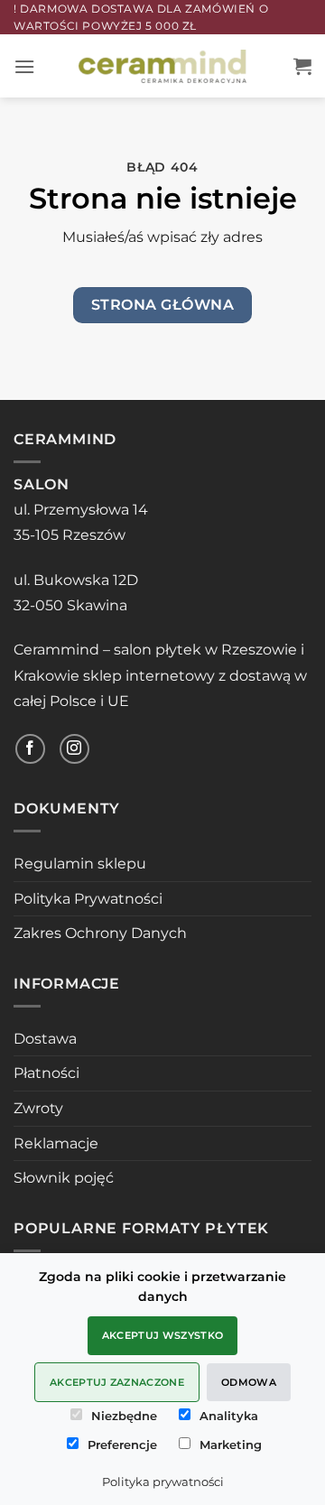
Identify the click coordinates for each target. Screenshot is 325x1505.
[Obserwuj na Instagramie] (74, 749)
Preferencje (122, 1444)
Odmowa (248, 1382)
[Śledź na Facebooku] (30, 749)
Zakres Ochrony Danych (100, 933)
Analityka (229, 1415)
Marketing (231, 1444)
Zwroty (38, 1108)
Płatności (46, 1073)
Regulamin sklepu (80, 863)
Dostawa (45, 1038)
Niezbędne (124, 1415)
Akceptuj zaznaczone (117, 1382)
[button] (24, 66)
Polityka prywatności (163, 1481)
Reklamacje (56, 1143)
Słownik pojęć (64, 1177)
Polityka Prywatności (88, 898)
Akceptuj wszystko (163, 1335)
